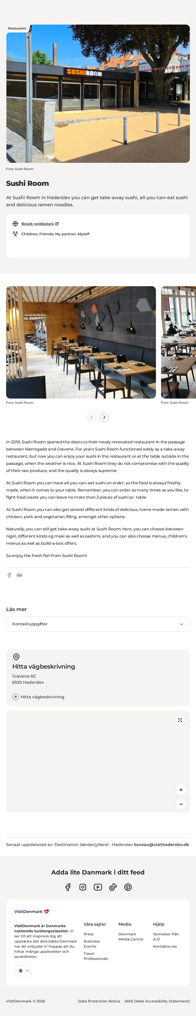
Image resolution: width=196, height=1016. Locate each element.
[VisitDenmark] (31, 911)
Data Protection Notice (99, 1001)
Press (89, 934)
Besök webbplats (37, 223)
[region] (98, 761)
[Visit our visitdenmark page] (97, 887)
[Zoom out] (181, 804)
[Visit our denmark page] (67, 887)
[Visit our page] (82, 887)
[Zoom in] (181, 790)
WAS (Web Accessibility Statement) (157, 1001)
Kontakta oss (165, 946)
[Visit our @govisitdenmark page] (112, 887)
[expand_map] (180, 720)
